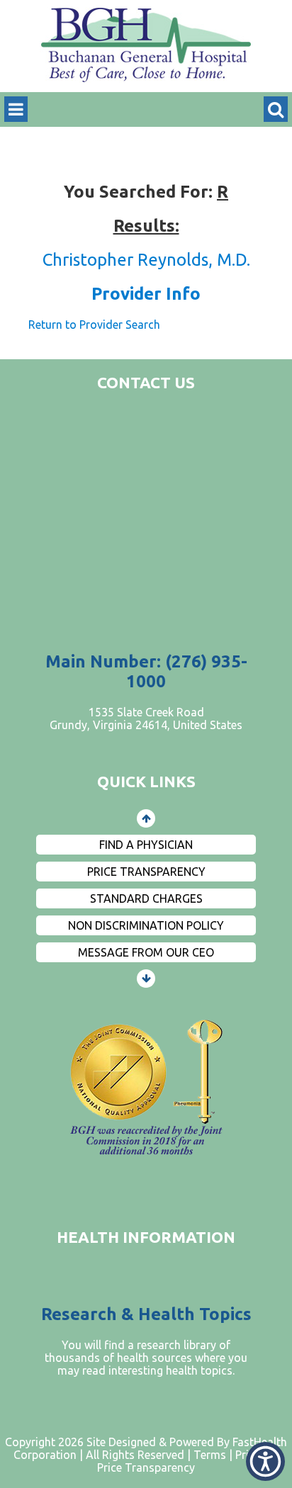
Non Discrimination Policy (146, 925)
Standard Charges (146, 898)
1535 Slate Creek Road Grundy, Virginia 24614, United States (146, 718)
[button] (265, 1461)
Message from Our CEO (146, 952)
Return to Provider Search (94, 324)
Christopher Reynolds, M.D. (146, 259)
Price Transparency (146, 871)
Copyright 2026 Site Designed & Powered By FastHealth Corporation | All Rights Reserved (146, 1448)
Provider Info (146, 293)
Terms (209, 1454)
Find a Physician (146, 844)
